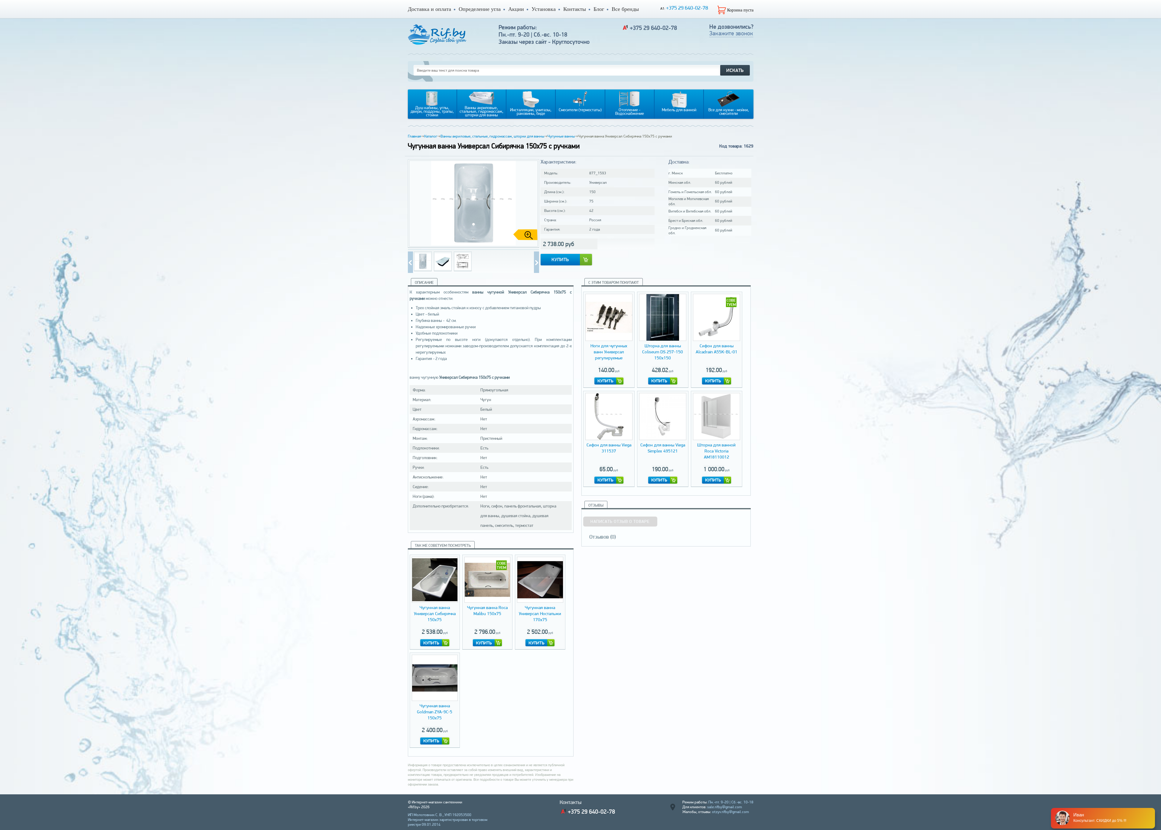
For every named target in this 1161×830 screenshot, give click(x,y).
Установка (544, 9)
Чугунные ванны (561, 136)
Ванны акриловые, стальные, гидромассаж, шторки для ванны (492, 136)
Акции (516, 9)
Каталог (430, 136)
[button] (532, 204)
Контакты (574, 9)
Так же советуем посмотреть (443, 545)
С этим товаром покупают (613, 282)
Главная (414, 136)
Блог (599, 9)
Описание (424, 282)
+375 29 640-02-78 (687, 8)
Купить (560, 259)
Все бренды (625, 9)
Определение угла (480, 9)
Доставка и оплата (429, 9)
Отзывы (595, 505)
